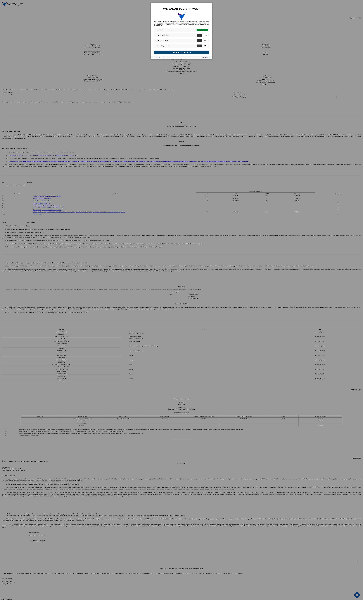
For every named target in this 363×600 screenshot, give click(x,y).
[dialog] (181, 31)
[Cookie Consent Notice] (181, 31)
